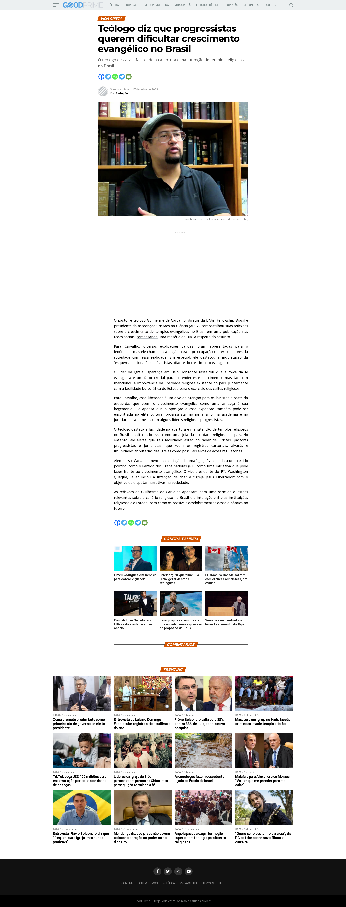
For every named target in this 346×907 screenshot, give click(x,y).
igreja (131, 5)
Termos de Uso (214, 883)
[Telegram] (122, 77)
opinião (232, 5)
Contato (127, 883)
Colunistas (252, 5)
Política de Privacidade (180, 883)
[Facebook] (101, 77)
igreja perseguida (155, 5)
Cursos (271, 5)
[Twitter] (108, 77)
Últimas (115, 5)
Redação (122, 93)
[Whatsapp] (115, 77)
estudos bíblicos (208, 5)
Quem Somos (148, 883)
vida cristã (182, 5)
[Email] (129, 77)
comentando (147, 336)
